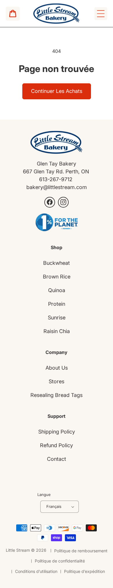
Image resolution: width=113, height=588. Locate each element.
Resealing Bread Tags (56, 395)
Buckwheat (56, 263)
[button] (100, 13)
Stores (56, 381)
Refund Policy (56, 445)
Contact (56, 459)
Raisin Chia (56, 331)
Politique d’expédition (84, 571)
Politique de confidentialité (60, 560)
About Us (56, 368)
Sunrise (56, 317)
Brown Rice (56, 277)
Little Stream (18, 550)
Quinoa (56, 290)
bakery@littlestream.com (56, 187)
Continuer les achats (56, 91)
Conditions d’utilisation (36, 571)
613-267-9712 (56, 179)
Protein (56, 304)
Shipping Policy (56, 432)
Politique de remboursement (80, 550)
